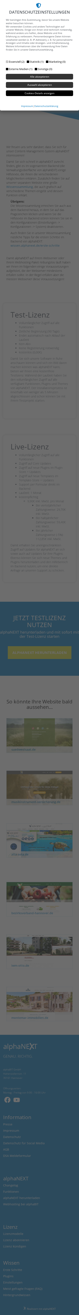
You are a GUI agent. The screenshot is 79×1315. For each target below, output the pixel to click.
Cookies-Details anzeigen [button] (39, 93)
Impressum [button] (27, 106)
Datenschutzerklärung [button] (46, 106)
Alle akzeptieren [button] (39, 76)
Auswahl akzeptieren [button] (39, 85)
